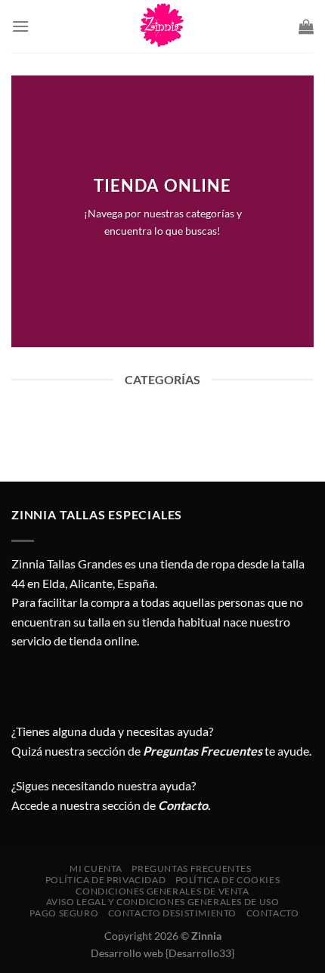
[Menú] (20, 26)
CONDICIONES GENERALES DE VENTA (162, 891)
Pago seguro (63, 913)
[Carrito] (306, 26)
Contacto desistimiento (172, 913)
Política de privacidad (105, 879)
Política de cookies (227, 879)
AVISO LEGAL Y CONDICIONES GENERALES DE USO (163, 901)
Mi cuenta (96, 868)
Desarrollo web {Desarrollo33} (162, 953)
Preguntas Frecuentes (202, 751)
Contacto (272, 913)
